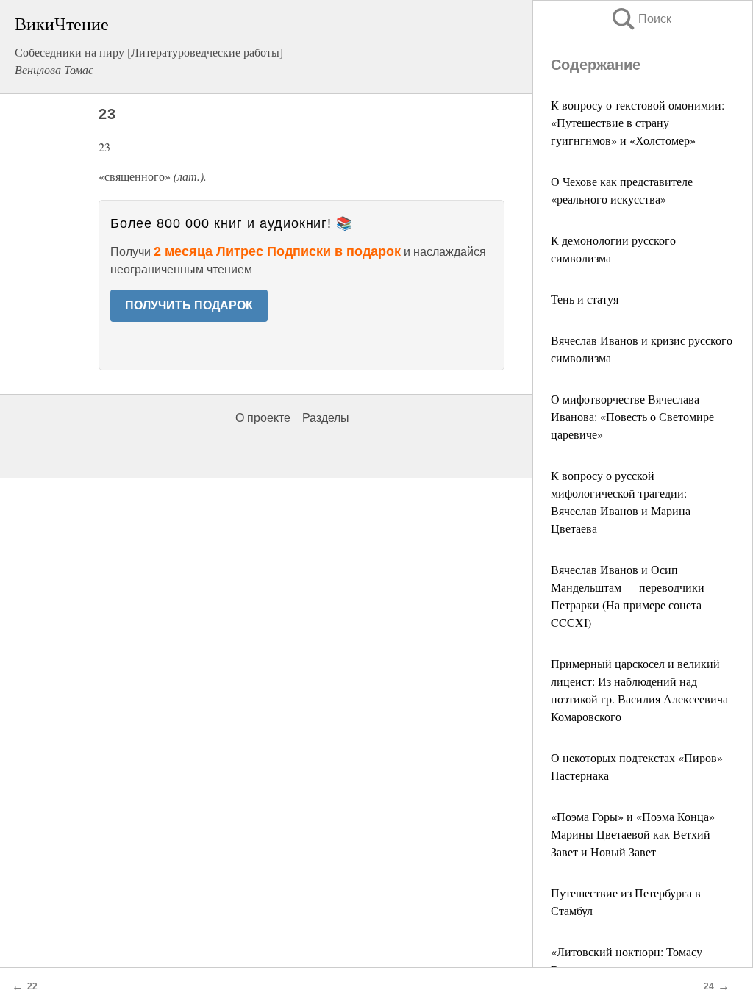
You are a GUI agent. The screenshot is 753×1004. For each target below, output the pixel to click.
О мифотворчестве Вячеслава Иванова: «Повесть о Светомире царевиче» (632, 416)
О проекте (262, 418)
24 (709, 986)
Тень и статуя (584, 298)
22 (32, 986)
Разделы (325, 418)
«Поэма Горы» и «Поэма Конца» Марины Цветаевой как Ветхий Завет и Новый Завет (633, 833)
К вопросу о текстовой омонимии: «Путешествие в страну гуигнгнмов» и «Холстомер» (637, 122)
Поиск (640, 18)
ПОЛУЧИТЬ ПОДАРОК (189, 305)
